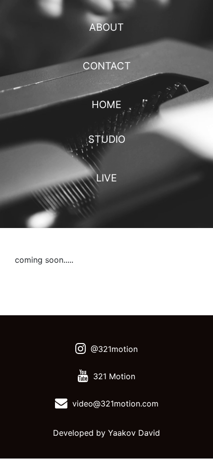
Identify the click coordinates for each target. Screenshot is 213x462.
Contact (107, 66)
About (106, 27)
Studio (106, 139)
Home (106, 105)
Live (106, 178)
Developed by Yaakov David (106, 433)
